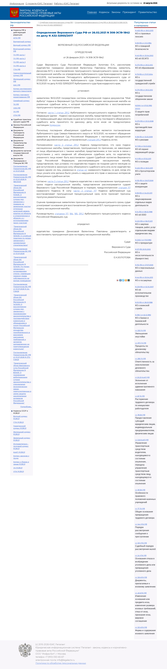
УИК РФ (16, 108)
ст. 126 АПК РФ (141, 577)
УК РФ (16, 112)
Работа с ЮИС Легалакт (66, 3)
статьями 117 (61, 213)
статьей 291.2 (94, 140)
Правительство (147, 12)
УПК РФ (16, 115)
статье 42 (82, 170)
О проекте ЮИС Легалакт (39, 3)
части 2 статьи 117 (85, 191)
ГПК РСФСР (18, 422)
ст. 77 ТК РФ (140, 509)
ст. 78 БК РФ (140, 415)
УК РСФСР (17, 468)
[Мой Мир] (128, 280)
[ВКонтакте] (120, 280)
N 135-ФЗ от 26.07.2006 (144, 181)
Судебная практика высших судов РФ (56, 22)
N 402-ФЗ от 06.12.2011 (144, 168)
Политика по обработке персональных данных (60, 663)
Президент (129, 12)
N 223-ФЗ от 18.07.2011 (144, 221)
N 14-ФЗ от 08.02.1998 (143, 212)
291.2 (81, 213)
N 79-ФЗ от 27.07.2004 (144, 74)
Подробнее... (26, 407)
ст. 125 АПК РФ (141, 627)
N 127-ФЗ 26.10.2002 (143, 249)
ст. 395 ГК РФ (140, 359)
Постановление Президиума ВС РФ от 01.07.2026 (22, 168)
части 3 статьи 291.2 (58, 181)
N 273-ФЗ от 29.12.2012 (144, 65)
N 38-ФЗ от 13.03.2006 (144, 137)
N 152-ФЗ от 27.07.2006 (144, 265)
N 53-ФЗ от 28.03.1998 (144, 302)
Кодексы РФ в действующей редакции (19, 32)
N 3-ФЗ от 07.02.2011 (143, 159)
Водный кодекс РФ (22, 45)
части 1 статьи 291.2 (58, 112)
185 (76, 213)
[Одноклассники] (126, 280)
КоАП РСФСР (19, 452)
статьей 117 (124, 187)
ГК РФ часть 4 (19, 66)
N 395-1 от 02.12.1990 (143, 315)
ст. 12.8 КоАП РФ (141, 440)
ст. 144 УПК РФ (141, 524)
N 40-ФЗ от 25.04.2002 (144, 56)
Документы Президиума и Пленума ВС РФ (20, 160)
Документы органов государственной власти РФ (22, 153)
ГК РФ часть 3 (19, 62)
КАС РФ (16, 85)
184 (71, 213)
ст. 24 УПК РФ (140, 556)
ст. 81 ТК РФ (140, 396)
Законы (115, 12)
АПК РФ (16, 38)
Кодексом (55, 125)
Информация (17, 3)
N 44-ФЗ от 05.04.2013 (144, 277)
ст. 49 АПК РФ (141, 593)
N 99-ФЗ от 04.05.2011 (143, 193)
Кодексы (104, 12)
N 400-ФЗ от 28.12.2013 (144, 31)
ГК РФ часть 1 (19, 55)
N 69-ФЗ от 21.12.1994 (143, 43)
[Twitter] (123, 280)
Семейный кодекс (21, 101)
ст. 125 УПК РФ (141, 543)
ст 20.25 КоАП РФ (142, 377)
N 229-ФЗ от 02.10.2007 (144, 287)
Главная (92, 12)
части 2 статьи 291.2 (66, 145)
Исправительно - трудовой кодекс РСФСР (20, 446)
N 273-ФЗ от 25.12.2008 (144, 121)
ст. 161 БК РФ (140, 490)
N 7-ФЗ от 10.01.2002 (143, 146)
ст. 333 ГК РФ (140, 331)
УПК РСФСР (18, 471)
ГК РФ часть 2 (19, 58)
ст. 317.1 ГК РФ (140, 343)
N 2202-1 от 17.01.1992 (143, 240)
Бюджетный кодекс (22, 41)
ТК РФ (16, 104)
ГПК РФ (16, 69)
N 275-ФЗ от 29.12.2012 (144, 90)
